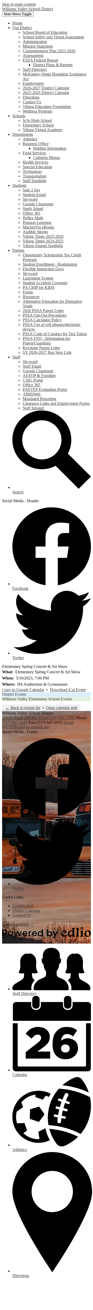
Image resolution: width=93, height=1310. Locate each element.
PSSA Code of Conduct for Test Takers (55, 334)
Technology (32, 171)
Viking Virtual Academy (43, 130)
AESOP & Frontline (39, 375)
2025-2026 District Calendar (46, 92)
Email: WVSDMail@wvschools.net (38, 724)
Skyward (30, 199)
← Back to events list (22, 708)
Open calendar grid (61, 708)
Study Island (33, 208)
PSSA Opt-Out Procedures (44, 315)
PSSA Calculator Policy (42, 320)
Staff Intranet (33, 408)
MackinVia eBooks (38, 227)
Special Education (37, 167)
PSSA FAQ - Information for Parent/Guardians (46, 340)
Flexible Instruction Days (43, 269)
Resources (31, 297)
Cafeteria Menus (46, 157)
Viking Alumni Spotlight (43, 245)
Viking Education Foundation (47, 106)
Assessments (33, 55)
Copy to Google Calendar (23, 689)
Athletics (30, 139)
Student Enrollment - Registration (50, 264)
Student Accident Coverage (45, 283)
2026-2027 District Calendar (46, 88)
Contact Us (32, 102)
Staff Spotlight (34, 181)
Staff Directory (35, 69)
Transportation (34, 176)
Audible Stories (35, 232)
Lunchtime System (38, 278)
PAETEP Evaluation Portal (45, 389)
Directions (31, 97)
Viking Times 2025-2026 (43, 236)
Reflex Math (33, 218)
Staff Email (32, 366)
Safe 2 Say (31, 190)
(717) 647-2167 (15, 722)
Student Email (34, 194)
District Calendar (26, 910)
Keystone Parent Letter (41, 348)
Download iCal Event (68, 689)
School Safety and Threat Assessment (53, 37)
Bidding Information (49, 148)
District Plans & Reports (53, 65)
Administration (35, 41)
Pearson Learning (37, 222)
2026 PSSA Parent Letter (43, 310)
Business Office (36, 143)
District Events (14, 694)
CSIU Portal (33, 380)
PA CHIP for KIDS (39, 287)
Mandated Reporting (39, 399)
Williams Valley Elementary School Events (37, 699)
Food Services (34, 153)
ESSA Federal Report (40, 60)
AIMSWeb (32, 394)
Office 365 (31, 213)
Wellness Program (37, 111)
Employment (33, 83)
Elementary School (38, 125)
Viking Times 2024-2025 (43, 241)
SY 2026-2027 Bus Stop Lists (47, 352)
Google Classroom (38, 204)
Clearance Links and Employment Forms (56, 403)
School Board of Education (45, 32)
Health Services (35, 162)
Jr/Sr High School (37, 120)
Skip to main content (19, 4)
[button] (22, 28)
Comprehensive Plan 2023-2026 (49, 51)
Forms (28, 292)
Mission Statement (38, 46)
